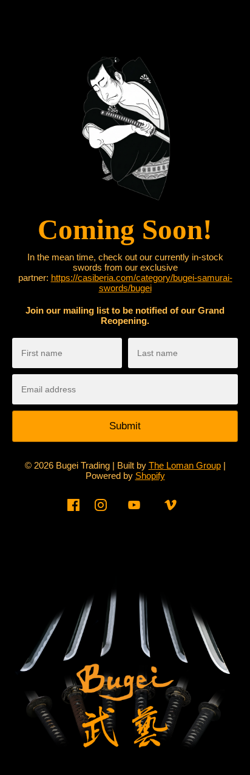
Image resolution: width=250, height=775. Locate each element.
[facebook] (73, 513)
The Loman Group (185, 465)
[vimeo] (170, 513)
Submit (125, 426)
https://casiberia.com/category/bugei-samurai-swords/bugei (141, 282)
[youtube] (134, 513)
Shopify (150, 475)
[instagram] (101, 513)
